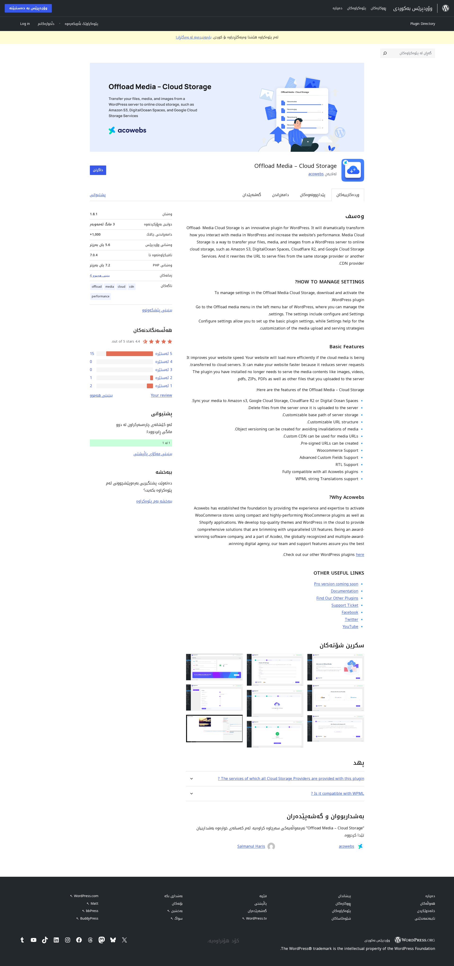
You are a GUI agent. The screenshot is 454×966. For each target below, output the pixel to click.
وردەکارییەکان (347, 194)
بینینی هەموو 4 (100, 275)
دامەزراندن (280, 194)
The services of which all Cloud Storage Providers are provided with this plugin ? (291, 778)
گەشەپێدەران (257, 911)
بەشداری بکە (173, 896)
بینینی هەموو (101, 395)
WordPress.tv (254, 918)
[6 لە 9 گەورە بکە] (297, 727)
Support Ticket (345, 605)
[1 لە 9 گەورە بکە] (357, 660)
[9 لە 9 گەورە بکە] (236, 721)
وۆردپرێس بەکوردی (377, 940)
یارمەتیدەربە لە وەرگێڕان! (193, 37)
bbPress (90, 911)
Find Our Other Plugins (337, 598)
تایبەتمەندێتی (425, 918)
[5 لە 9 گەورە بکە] (297, 696)
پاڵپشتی (260, 903)
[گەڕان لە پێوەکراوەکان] (385, 53)
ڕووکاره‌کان (343, 903)
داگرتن (98, 170)
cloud (121, 286)
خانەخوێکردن (426, 911)
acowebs (316, 174)
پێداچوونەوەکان (312, 194)
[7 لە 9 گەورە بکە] (236, 660)
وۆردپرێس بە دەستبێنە (28, 8)
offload (97, 286)
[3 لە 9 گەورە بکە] (357, 721)
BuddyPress (87, 918)
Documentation (344, 591)
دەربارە (430, 896)
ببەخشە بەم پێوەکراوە (154, 501)
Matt (92, 903)
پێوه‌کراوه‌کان (341, 911)
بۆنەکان (177, 903)
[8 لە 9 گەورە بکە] (236, 690)
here (360, 554)
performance (100, 296)
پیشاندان (344, 896)
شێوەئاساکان (341, 918)
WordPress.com (84, 896)
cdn (131, 286)
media (109, 286)
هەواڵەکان (427, 903)
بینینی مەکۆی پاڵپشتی (153, 453)
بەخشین (175, 911)
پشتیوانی (98, 194)
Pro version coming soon (336, 584)
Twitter (351, 619)
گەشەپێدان (252, 194)
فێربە (263, 896)
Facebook (350, 612)
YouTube (350, 626)
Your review (161, 395)
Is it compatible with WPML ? (337, 793)
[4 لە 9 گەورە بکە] (297, 660)
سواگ (176, 918)
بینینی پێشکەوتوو (157, 310)
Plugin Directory (422, 24)
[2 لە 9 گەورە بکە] (357, 691)
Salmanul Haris (251, 846)
